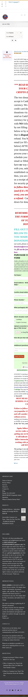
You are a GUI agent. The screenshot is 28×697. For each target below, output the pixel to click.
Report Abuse (24, 362)
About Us (5, 487)
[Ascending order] (20, 32)
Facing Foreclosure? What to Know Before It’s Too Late (13, 658)
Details (16, 463)
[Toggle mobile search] (21, 15)
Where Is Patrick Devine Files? (11, 499)
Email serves (6, 628)
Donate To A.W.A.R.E (8, 493)
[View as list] (15, 40)
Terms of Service (7, 480)
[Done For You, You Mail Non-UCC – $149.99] (7, 56)
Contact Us (5, 489)
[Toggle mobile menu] (25, 15)
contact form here (15, 640)
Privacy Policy (6, 482)
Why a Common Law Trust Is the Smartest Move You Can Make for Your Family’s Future (13, 665)
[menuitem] (14, 11)
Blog (3, 491)
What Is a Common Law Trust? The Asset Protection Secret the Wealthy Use (13, 673)
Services (4, 484)
